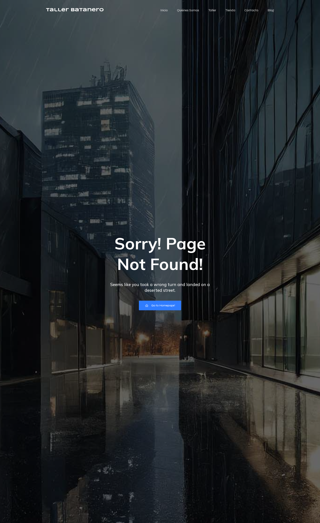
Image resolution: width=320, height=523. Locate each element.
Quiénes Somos (188, 10)
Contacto (251, 10)
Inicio (164, 10)
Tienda (230, 10)
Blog (271, 10)
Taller (212, 10)
